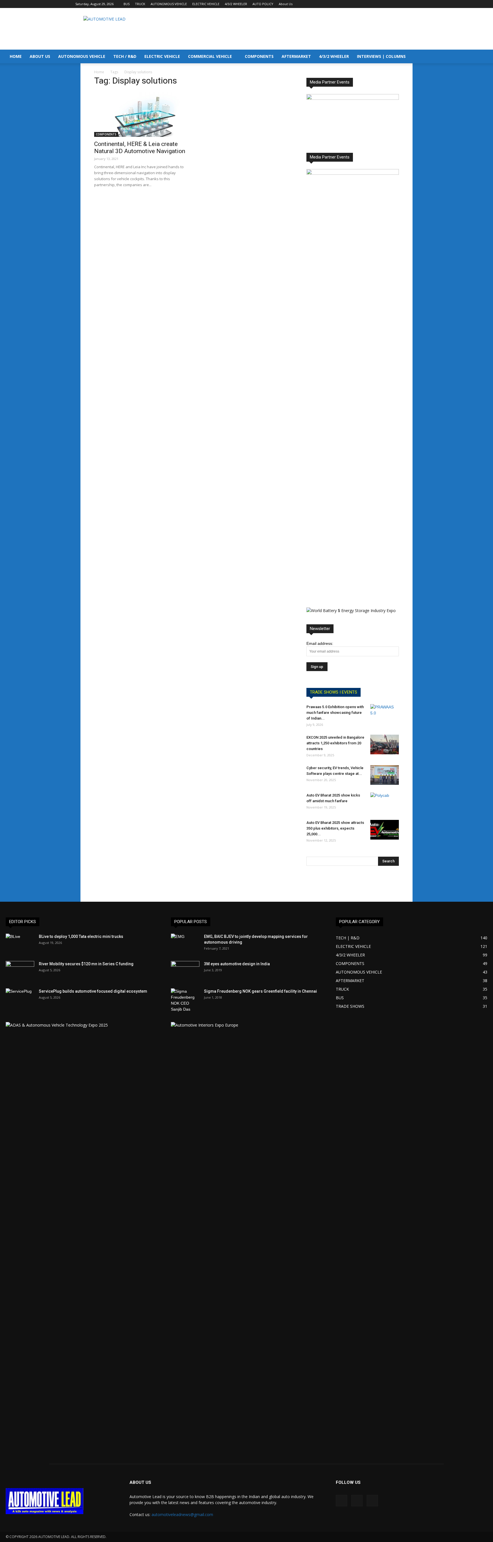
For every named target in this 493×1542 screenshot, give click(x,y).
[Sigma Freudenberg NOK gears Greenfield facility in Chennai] (185, 1000)
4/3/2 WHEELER (236, 4)
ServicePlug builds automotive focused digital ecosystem (93, 991)
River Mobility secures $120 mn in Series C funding (86, 964)
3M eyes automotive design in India (237, 964)
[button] (486, 57)
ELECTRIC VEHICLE (205, 4)
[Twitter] (413, 4)
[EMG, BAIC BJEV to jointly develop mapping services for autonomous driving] (185, 944)
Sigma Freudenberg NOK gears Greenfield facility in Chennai (260, 991)
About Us (285, 4)
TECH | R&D (347, 937)
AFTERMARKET (296, 56)
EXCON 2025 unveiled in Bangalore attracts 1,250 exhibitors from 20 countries (335, 743)
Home (99, 72)
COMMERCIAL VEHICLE (210, 56)
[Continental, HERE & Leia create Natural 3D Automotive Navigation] (140, 114)
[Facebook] (394, 4)
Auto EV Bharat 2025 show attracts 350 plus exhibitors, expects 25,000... (335, 828)
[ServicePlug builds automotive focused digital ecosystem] (20, 998)
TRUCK (140, 4)
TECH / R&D (124, 56)
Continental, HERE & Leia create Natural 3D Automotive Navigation (139, 148)
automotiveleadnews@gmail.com (182, 1514)
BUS (127, 4)
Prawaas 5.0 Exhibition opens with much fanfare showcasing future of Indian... (335, 712)
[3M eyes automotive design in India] (185, 971)
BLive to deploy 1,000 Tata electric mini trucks (81, 936)
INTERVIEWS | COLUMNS (381, 56)
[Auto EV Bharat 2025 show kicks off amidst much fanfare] (384, 802)
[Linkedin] (404, 4)
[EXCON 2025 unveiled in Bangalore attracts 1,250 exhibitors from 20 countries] (384, 744)
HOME (16, 56)
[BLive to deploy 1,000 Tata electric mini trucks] (20, 944)
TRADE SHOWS (350, 1006)
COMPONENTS (259, 56)
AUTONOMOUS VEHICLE (169, 4)
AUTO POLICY (262, 4)
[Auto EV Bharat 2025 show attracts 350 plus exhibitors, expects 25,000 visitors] (384, 830)
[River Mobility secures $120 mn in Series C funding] (20, 971)
